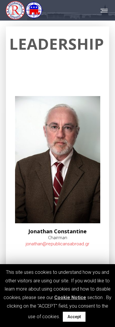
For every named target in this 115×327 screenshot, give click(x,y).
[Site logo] (24, 10)
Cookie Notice (70, 297)
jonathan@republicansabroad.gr (57, 243)
